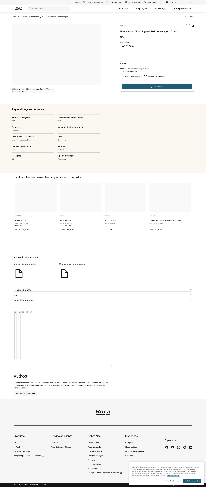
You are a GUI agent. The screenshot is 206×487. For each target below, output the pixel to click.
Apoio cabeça (110, 220)
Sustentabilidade (95, 451)
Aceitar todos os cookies (192, 481)
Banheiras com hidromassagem (55, 17)
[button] (30, 8)
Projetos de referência (134, 451)
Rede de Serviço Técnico (61, 447)
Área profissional (182, 8)
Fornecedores (93, 468)
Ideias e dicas (131, 447)
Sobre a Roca (93, 443)
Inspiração (141, 8)
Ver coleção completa (23, 393)
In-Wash (17, 447)
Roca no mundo (94, 447)
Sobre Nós (94, 436)
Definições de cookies (173, 481)
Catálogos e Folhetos (22, 451)
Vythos (18, 215)
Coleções (18, 443)
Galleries (129, 456)
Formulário (55, 443)
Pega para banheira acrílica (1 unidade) (165, 220)
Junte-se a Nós (94, 464)
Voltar (191, 17)
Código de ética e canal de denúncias (103, 473)
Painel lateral (65, 220)
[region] (166, 473)
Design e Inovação (95, 456)
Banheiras (35, 17)
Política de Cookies (173, 475)
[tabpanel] (36, 209)
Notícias (91, 460)
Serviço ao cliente (61, 436)
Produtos (124, 8)
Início (14, 17)
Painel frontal (20, 220)
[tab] (103, 257)
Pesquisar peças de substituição (27, 456)
